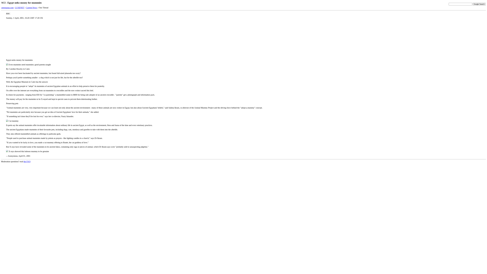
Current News (31, 8)
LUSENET (19, 8)
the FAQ (27, 161)
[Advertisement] (243, 39)
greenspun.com (7, 8)
